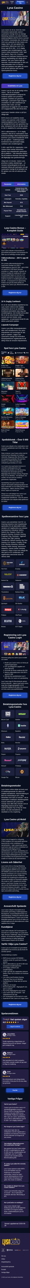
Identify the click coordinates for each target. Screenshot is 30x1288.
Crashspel (20, 352)
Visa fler (15, 1090)
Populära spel (3, 352)
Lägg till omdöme (15, 1026)
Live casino (12, 352)
